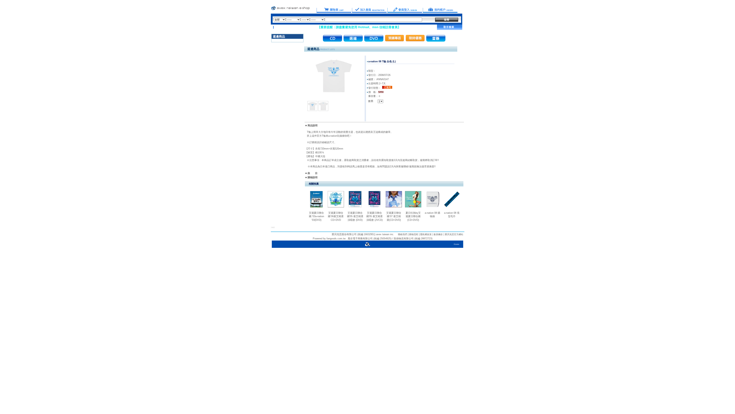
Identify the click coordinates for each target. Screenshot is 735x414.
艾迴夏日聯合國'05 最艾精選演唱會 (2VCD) (374, 216)
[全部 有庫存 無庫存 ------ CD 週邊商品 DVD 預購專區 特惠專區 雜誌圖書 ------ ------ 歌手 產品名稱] (348, 19)
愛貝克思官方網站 (454, 234)
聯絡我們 (402, 234)
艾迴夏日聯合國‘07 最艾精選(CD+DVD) (393, 216)
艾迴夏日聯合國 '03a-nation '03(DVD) (316, 216)
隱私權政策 (426, 234)
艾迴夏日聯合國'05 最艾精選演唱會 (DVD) (355, 216)
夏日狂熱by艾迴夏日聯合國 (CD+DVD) (413, 216)
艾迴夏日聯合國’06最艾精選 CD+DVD (336, 216)
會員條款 (438, 234)
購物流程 (413, 234)
